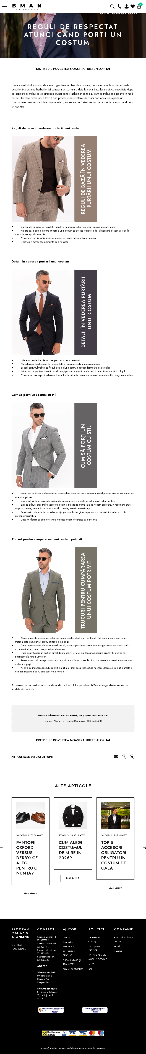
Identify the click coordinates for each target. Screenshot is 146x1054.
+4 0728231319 (46, 945)
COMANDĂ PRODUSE (73, 969)
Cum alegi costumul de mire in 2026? (70, 850)
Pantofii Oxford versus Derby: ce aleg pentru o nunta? (27, 857)
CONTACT (67, 937)
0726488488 (94, 721)
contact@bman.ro (76, 721)
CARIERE (118, 951)
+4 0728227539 (45, 958)
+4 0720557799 (46, 938)
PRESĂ (117, 946)
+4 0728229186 (46, 952)
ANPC (91, 964)
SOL (90, 969)
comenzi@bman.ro (54, 721)
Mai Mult (30, 893)
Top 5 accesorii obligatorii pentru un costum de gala (114, 855)
